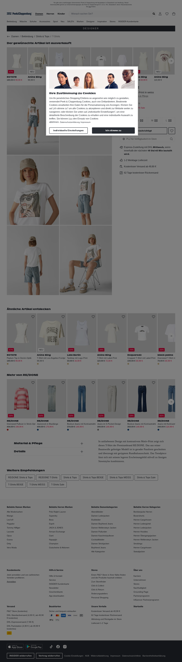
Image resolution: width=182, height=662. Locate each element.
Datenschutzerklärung (70, 122)
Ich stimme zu (113, 130)
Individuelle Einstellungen (68, 130)
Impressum (85, 122)
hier (71, 118)
